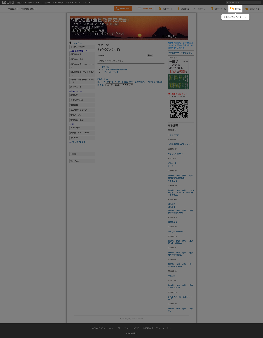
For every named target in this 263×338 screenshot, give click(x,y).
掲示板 (238, 9)
